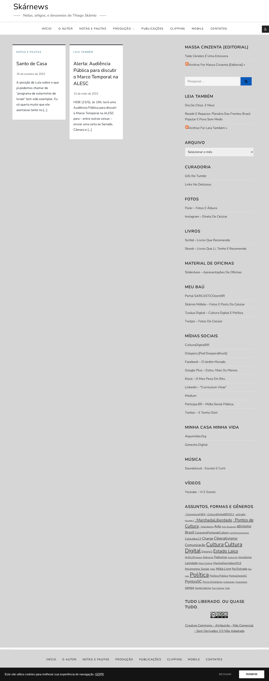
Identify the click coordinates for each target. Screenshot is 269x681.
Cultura (215, 544)
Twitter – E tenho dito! (201, 412)
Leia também (83, 52)
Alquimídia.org (195, 436)
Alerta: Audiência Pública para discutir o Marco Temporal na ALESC (95, 73)
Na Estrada (239, 569)
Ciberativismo (225, 538)
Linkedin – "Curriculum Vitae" (205, 387)
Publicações (152, 29)
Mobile (198, 29)
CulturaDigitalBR (197, 345)
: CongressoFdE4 (195, 514)
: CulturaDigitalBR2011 (220, 514)
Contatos (219, 29)
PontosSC (193, 581)
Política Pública (219, 576)
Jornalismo (245, 557)
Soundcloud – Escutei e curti (205, 468)
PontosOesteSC (238, 576)
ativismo (244, 526)
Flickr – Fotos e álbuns (201, 208)
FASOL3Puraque (193, 557)
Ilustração (232, 557)
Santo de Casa (31, 63)
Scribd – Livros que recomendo (207, 240)
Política (199, 575)
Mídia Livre (223, 569)
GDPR (99, 674)
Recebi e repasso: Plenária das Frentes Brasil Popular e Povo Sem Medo (217, 116)
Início (47, 29)
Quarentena (241, 582)
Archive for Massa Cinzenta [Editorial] (216, 65)
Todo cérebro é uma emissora (206, 56)
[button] (265, 29)
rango (189, 587)
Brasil (189, 532)
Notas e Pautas (92, 29)
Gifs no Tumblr (196, 176)
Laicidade (191, 563)
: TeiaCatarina (206, 526)
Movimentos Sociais (197, 569)
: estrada (240, 514)
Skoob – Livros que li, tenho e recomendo (215, 248)
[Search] (246, 81)
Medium (191, 396)
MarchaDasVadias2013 (227, 563)
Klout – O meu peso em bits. (205, 379)
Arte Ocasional (229, 526)
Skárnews (30, 6)
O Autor (65, 29)
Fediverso (220, 557)
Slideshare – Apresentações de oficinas (213, 272)
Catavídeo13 (193, 539)
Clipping (177, 29)
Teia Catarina (218, 588)
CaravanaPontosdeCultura (212, 533)
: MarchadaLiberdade (213, 520)
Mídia (212, 569)
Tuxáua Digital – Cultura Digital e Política (214, 313)
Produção (122, 29)
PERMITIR (251, 674)
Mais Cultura (205, 563)
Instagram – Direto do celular (206, 216)
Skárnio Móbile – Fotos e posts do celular (215, 304)
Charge (207, 538)
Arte (217, 526)
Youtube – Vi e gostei (200, 492)
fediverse (208, 557)
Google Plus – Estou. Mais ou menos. (211, 370)
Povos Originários (213, 582)
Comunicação (195, 545)
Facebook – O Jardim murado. (205, 362)
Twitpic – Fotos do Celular (203, 321)
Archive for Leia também (207, 128)
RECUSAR (225, 674)
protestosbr (229, 582)
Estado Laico (225, 551)
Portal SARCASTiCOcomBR (205, 296)
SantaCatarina (203, 588)
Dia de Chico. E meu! (199, 105)
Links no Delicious (198, 184)
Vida (227, 588)
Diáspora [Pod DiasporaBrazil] (206, 353)
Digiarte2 (206, 551)
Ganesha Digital (196, 445)
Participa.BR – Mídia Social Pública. (209, 404)
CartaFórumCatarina (239, 532)
